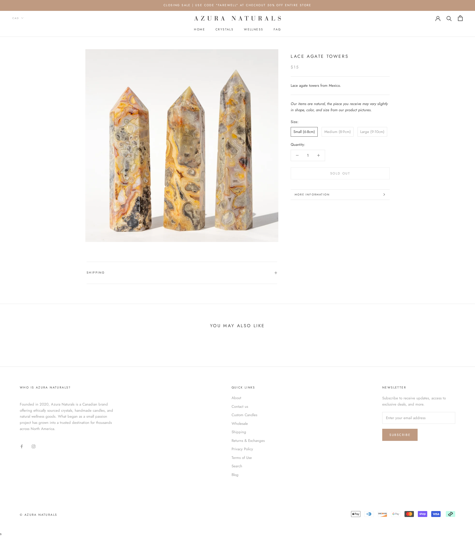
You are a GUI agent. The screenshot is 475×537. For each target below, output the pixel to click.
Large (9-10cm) (372, 131)
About (236, 398)
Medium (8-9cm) (337, 131)
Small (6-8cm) (304, 131)
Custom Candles (244, 415)
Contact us (240, 406)
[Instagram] (33, 446)
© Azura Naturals (38, 515)
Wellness (253, 29)
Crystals (224, 29)
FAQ (277, 29)
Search (237, 466)
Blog (235, 474)
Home (199, 29)
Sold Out (340, 173)
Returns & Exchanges (248, 440)
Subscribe (399, 434)
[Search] (449, 18)
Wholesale (240, 423)
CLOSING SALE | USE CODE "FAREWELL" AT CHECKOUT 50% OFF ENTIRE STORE (237, 5)
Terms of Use (242, 457)
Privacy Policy (242, 449)
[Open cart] (460, 18)
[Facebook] (22, 446)
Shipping (96, 272)
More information (312, 194)
